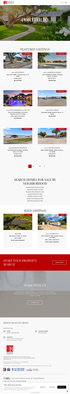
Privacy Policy (21, 381)
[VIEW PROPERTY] (18, 67)
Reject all (42, 387)
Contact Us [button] (35, 302)
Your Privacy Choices (35, 392)
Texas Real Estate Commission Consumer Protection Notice (16, 356)
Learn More (59, 262)
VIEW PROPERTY (18, 68)
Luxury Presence (38, 378)
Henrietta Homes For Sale (35, 200)
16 (40, 166)
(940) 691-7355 (42, 332)
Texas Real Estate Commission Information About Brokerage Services (19, 357)
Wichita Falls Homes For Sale (35, 187)
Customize (52, 387)
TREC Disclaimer (7, 359)
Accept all (61, 387)
